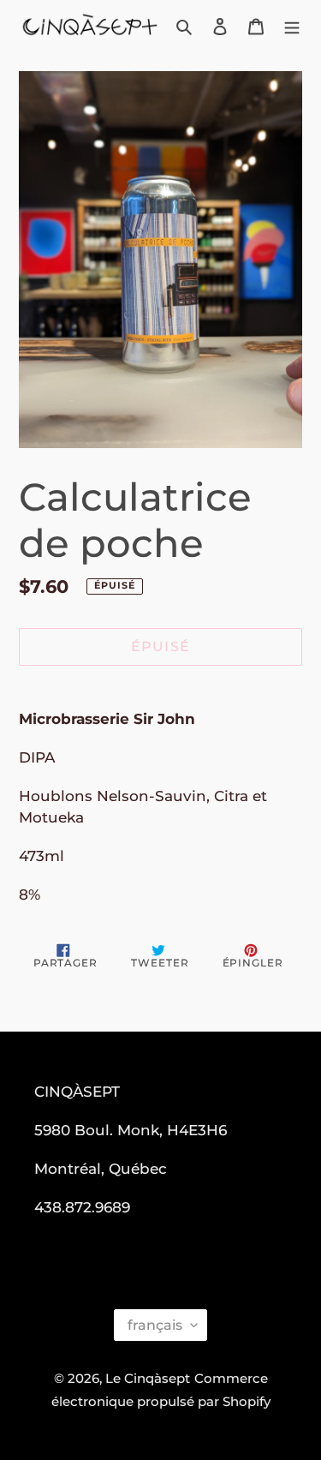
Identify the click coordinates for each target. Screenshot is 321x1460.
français (155, 1325)
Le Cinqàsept (147, 1378)
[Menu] (292, 26)
